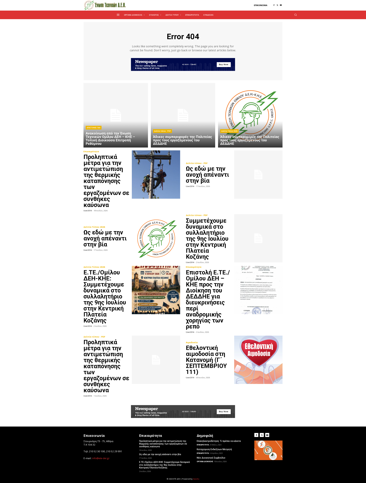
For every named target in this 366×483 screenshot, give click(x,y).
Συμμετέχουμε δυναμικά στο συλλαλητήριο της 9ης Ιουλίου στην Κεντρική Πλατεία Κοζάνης (207, 238)
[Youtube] (281, 5)
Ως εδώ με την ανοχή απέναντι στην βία (207, 174)
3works (196, 479)
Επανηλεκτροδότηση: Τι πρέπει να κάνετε (219, 441)
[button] (295, 14)
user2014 (87, 210)
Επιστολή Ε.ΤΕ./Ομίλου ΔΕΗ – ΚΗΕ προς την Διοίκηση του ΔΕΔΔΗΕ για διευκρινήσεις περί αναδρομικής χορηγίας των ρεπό (208, 299)
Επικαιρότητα (91, 151)
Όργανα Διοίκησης (205, 461)
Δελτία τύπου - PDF (162, 131)
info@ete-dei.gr (101, 458)
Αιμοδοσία (192, 342)
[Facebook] (274, 5)
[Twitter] (277, 5)
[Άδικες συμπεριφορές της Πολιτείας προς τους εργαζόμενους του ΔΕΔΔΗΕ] (183, 115)
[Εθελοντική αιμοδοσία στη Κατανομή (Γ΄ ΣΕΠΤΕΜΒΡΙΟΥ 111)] (258, 360)
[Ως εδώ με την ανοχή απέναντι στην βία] (258, 174)
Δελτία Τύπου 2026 (229, 131)
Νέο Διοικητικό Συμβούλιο (211, 457)
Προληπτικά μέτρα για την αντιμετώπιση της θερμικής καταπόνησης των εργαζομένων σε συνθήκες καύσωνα (106, 180)
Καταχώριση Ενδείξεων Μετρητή (214, 449)
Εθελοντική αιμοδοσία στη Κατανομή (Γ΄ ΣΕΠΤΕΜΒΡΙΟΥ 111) (206, 359)
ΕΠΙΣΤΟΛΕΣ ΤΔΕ (93, 128)
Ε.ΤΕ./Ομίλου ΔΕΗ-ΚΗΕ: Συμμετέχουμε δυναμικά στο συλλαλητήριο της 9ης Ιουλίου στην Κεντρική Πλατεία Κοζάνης (104, 296)
